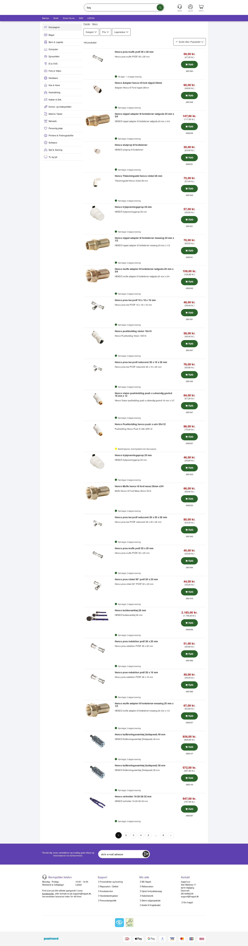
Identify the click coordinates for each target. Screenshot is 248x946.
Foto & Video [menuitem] (55, 70)
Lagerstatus (119, 31)
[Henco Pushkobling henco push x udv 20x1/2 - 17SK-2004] (99, 430)
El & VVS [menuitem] (53, 63)
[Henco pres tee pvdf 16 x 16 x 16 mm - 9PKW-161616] (99, 306)
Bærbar (45, 18)
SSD (81, 18)
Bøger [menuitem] (51, 34)
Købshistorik (147, 895)
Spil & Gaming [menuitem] (55, 149)
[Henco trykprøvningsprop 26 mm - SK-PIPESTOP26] (99, 213)
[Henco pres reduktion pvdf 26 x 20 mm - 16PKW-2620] (99, 647)
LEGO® (91, 18)
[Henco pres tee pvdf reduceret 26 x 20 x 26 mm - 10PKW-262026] (99, 523)
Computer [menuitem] (53, 49)
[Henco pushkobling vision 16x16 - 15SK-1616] (99, 337)
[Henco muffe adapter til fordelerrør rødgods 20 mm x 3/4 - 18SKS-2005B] (99, 275)
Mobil (55, 18)
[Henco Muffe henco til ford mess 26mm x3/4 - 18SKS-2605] (99, 492)
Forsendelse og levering (111, 881)
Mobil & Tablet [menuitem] (55, 113)
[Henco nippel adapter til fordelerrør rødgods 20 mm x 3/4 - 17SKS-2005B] (99, 120)
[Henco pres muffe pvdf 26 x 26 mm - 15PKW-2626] (99, 58)
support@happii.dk (82, 893)
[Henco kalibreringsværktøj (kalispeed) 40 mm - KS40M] (99, 740)
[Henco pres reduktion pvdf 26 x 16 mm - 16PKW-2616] (99, 678)
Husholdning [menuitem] (54, 92)
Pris (104, 31)
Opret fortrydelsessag (152, 891)
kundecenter (48, 893)
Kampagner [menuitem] (54, 27)
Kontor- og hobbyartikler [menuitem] (60, 106)
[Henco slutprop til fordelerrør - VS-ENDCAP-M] (99, 151)
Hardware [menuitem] (53, 78)
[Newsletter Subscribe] (146, 854)
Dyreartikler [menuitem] (54, 56)
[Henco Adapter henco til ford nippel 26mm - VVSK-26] (99, 89)
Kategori (90, 31)
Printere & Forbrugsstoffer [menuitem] (61, 135)
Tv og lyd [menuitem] (53, 157)
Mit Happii (146, 881)
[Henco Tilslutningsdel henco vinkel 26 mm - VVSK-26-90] (99, 182)
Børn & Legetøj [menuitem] (56, 42)
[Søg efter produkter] (160, 7)
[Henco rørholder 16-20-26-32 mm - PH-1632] (99, 802)
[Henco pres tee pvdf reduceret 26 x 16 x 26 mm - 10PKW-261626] (99, 368)
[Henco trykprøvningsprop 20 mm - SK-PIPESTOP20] (99, 461)
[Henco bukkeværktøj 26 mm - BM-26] (99, 616)
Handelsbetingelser (109, 895)
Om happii (188, 902)
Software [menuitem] (53, 142)
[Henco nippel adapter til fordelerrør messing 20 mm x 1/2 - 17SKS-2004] (99, 244)
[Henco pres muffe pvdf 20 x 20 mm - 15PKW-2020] (99, 554)
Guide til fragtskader (151, 905)
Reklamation (147, 886)
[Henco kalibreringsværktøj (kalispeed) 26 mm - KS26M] (99, 771)
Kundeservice (106, 891)
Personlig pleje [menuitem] (56, 128)
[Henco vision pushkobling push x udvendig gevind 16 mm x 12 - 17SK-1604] (99, 399)
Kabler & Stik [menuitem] (55, 99)
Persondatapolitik (108, 900)
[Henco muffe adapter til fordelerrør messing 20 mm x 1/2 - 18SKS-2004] (99, 709)
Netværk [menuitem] (53, 121)
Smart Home (69, 18)
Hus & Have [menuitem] (54, 85)
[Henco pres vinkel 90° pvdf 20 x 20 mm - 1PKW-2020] (99, 585)
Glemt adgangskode (151, 900)
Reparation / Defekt (109, 886)
